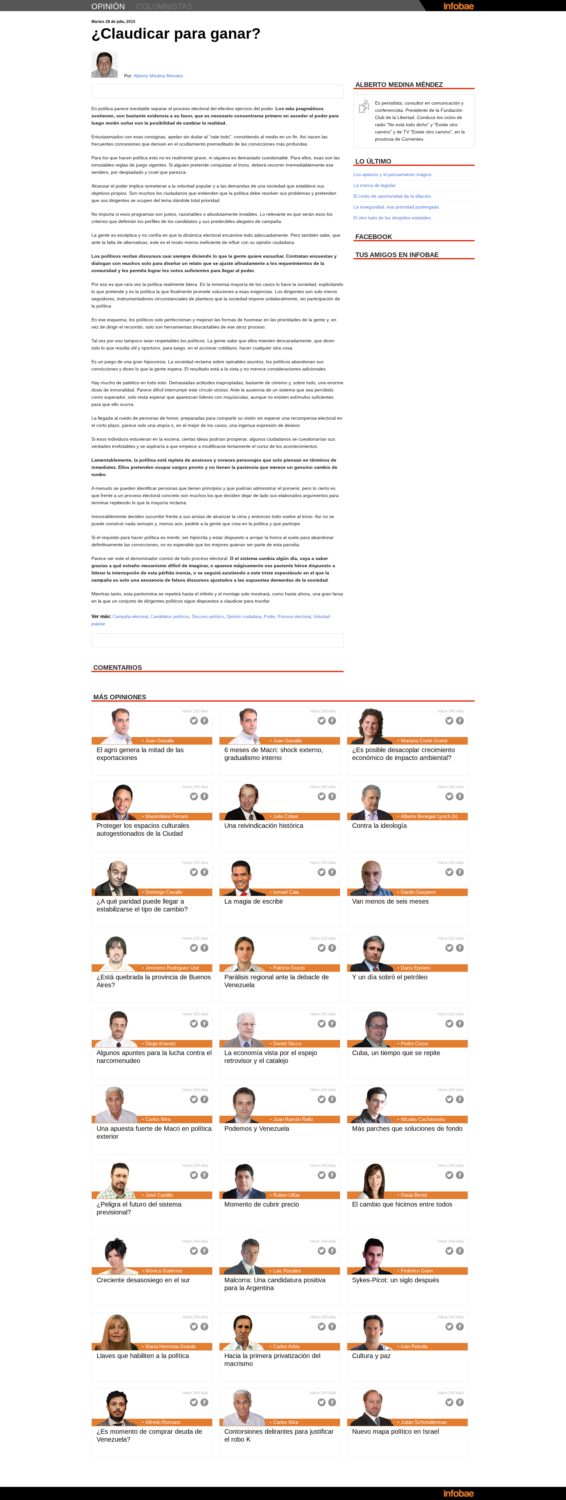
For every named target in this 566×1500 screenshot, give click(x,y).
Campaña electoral (130, 616)
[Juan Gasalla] (116, 727)
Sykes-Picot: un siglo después (395, 1280)
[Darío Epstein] (372, 954)
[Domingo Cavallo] (116, 878)
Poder (269, 616)
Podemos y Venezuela (256, 1128)
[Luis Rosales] (244, 1257)
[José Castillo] (116, 1181)
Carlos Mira (157, 1119)
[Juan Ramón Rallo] (244, 1105)
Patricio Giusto (289, 967)
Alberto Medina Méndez (158, 75)
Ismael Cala (286, 892)
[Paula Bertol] (372, 1181)
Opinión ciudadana (243, 616)
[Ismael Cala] (244, 878)
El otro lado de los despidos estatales (392, 217)
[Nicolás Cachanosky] (372, 1105)
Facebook (204, 721)
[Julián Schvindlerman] (372, 1408)
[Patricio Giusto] (244, 954)
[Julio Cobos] (244, 802)
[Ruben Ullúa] (244, 1181)
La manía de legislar (374, 185)
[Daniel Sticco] (244, 1029)
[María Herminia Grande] (116, 1332)
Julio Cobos (285, 816)
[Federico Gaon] (372, 1257)
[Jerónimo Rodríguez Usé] (116, 954)
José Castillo (159, 1195)
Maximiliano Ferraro (166, 816)
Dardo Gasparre (418, 892)
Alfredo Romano (162, 1422)
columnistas (164, 6)
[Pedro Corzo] (372, 1029)
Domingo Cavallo (163, 892)
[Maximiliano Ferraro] (116, 802)
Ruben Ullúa (286, 1195)
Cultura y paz (371, 1355)
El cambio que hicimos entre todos (402, 1204)
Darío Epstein (415, 967)
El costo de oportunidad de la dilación (392, 196)
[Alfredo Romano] (116, 1408)
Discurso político (208, 616)
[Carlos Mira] (116, 1105)
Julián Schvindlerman (424, 1422)
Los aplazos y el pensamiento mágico (392, 174)
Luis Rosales (287, 1270)
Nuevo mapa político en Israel (395, 1431)
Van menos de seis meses (390, 901)
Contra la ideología (379, 825)
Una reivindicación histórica (263, 825)
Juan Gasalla (159, 740)
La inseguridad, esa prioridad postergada (396, 207)
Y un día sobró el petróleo (389, 977)
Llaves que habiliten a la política (143, 1355)
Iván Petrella (414, 1346)
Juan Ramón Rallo (293, 1119)
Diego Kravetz (160, 1043)
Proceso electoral (294, 616)
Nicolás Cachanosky (423, 1119)
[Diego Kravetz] (116, 1029)
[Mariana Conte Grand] (372, 727)
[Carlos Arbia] (244, 1332)
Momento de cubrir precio (261, 1204)
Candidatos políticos (170, 616)
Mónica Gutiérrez (163, 1270)
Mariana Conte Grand (424, 740)
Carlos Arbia (286, 1346)
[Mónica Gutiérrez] (116, 1257)
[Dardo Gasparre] (372, 878)
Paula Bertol (414, 1195)
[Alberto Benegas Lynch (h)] (372, 802)
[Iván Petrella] (372, 1332)
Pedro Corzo (414, 1043)
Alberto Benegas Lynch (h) (429, 816)
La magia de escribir (253, 901)
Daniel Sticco (287, 1043)
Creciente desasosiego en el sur (143, 1280)
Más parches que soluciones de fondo (407, 1128)
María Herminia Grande (170, 1346)
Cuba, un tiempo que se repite (396, 1052)
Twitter (194, 721)
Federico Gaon (417, 1270)
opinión (108, 6)
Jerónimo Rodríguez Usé (172, 967)
